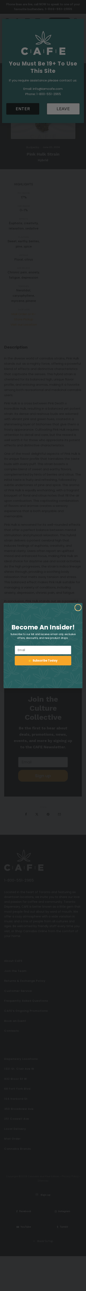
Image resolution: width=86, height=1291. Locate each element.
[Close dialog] (78, 607)
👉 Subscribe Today (43, 660)
